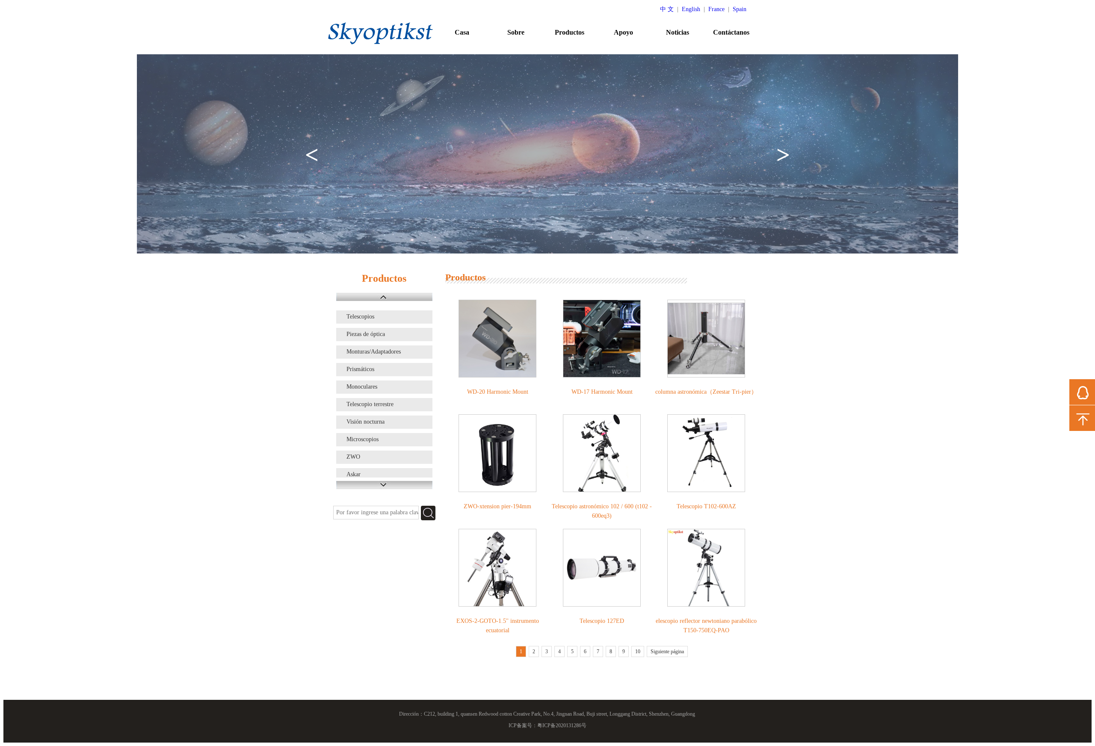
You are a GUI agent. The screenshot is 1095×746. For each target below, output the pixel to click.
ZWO (353, 457)
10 (637, 652)
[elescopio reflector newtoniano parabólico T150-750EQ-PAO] (706, 568)
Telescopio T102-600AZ (706, 506)
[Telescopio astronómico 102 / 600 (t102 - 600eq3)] (602, 453)
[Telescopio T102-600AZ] (706, 453)
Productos (569, 32)
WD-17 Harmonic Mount (602, 392)
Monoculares (361, 386)
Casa (462, 32)
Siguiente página (667, 652)
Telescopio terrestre (370, 404)
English (691, 9)
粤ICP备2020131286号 (561, 725)
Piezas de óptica (365, 334)
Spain (739, 9)
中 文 (667, 9)
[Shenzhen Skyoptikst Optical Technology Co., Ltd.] (380, 33)
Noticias (677, 32)
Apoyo (623, 32)
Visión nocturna (365, 422)
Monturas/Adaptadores (373, 351)
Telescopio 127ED (602, 621)
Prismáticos (360, 369)
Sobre (515, 32)
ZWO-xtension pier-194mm (497, 506)
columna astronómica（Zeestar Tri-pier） (706, 392)
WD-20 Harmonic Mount (497, 392)
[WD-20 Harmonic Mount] (498, 338)
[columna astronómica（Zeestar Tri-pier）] (706, 338)
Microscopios (362, 439)
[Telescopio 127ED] (602, 568)
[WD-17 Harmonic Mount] (602, 338)
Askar (353, 474)
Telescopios (360, 316)
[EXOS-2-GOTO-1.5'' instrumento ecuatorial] (498, 568)
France (716, 9)
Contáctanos (731, 32)
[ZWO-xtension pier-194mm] (498, 453)
